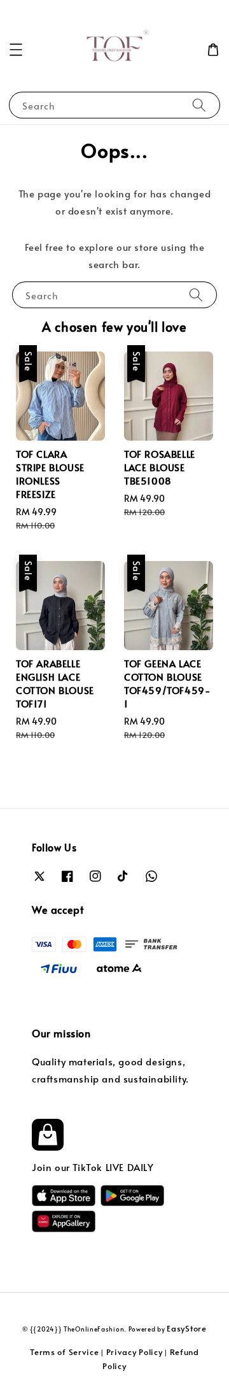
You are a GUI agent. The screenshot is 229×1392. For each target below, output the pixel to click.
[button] (16, 50)
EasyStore (186, 1328)
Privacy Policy (134, 1352)
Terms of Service (64, 1352)
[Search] (199, 104)
